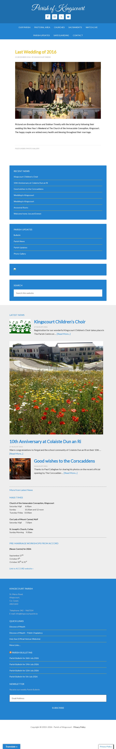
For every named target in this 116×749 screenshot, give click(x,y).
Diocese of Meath (17, 626)
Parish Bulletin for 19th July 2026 (24, 664)
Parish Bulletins (22, 652)
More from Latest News (21, 490)
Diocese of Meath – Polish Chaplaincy (26, 633)
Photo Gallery (32, 148)
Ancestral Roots (21, 207)
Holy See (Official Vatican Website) (24, 639)
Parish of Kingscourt (58, 8)
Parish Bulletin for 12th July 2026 (24, 670)
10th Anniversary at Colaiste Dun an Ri (31, 183)
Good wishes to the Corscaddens (28, 189)
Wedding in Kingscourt (24, 195)
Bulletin (17, 235)
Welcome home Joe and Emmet (27, 213)
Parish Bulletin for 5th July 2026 (23, 676)
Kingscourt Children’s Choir (26, 176)
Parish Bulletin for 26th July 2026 (24, 658)
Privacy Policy (79, 727)
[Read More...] (63, 333)
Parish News (19, 241)
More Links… (15, 645)
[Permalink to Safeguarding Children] (25, 269)
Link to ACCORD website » (21, 568)
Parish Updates (20, 247)
